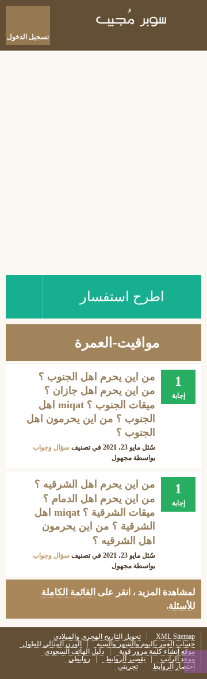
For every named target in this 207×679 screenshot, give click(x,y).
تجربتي (128, 666)
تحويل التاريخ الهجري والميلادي (97, 636)
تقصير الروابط (125, 659)
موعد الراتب (177, 659)
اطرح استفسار (122, 296)
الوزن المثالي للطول (52, 644)
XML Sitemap (175, 636)
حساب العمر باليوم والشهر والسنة (146, 644)
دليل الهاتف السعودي (74, 651)
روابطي (79, 659)
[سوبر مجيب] (131, 20)
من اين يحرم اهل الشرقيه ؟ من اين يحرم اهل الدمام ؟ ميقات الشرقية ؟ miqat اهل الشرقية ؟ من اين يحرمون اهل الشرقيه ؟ (94, 512)
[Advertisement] (103, 159)
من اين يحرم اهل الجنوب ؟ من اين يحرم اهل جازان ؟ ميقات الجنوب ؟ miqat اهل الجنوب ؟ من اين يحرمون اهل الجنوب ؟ (90, 404)
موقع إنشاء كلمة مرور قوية (157, 651)
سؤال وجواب (51, 447)
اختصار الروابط (173, 666)
